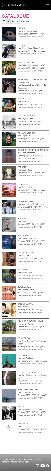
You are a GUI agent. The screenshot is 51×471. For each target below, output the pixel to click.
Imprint (5, 462)
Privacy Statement (20, 462)
